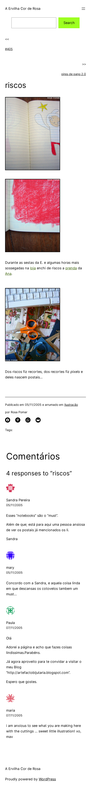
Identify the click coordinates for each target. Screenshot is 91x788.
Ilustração (71, 404)
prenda (71, 268)
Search (69, 23)
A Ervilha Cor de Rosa (22, 8)
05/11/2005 (14, 505)
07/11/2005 (14, 627)
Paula (10, 623)
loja (33, 268)
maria (10, 710)
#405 (9, 49)
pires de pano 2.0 (73, 74)
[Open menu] (83, 8)
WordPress (47, 779)
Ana (8, 273)
